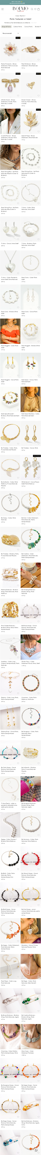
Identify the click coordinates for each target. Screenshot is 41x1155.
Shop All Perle (6, 26)
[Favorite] (35, 9)
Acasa (17, 15)
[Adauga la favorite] (18, 59)
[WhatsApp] (36, 1150)
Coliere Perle (18, 26)
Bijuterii (22, 15)
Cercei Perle (28, 26)
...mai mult (33, 22)
